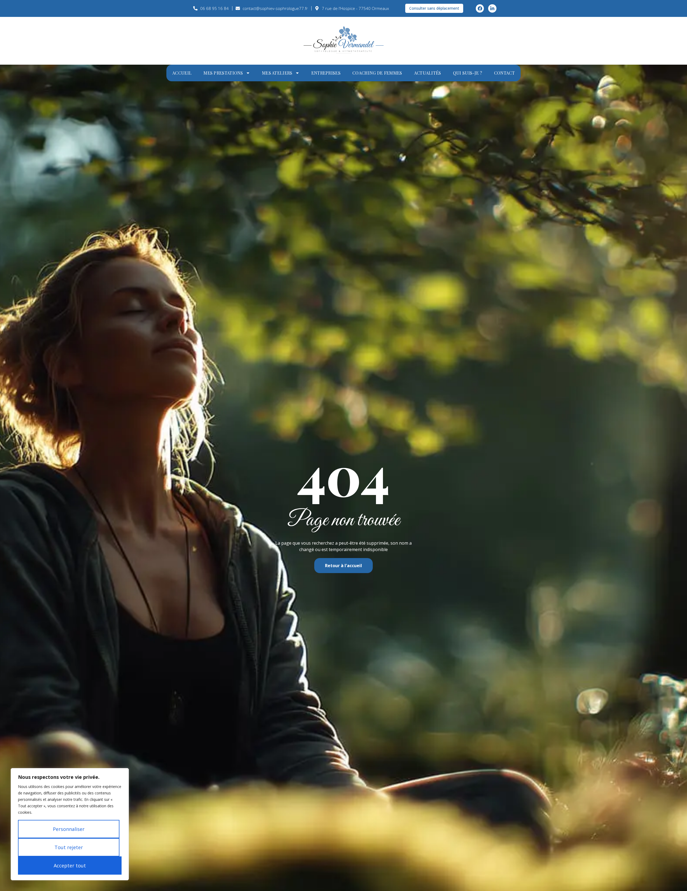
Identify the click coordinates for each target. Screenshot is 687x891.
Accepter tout (70, 865)
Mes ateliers (277, 73)
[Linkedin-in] (492, 8)
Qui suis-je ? (467, 73)
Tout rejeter (68, 847)
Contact (504, 73)
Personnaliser (69, 829)
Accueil (182, 73)
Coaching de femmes (377, 73)
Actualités (427, 73)
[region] (70, 824)
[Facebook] (480, 8)
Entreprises (326, 73)
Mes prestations (223, 73)
